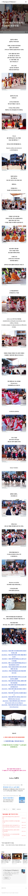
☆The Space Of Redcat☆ (8, 2)
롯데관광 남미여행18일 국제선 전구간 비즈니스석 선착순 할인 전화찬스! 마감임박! (14, 790)
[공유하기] (7, 809)
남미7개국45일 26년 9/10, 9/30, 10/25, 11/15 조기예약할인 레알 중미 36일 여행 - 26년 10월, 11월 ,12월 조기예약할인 (9, 800)
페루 (9, 814)
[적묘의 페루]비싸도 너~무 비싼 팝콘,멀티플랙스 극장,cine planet (10, 835)
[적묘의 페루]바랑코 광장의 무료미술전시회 (10, 825)
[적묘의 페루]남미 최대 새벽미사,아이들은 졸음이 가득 (11, 821)
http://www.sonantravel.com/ (10, 795)
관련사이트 (3, 888)
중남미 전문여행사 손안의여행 (9, 798)
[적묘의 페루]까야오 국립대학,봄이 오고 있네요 (11, 826)
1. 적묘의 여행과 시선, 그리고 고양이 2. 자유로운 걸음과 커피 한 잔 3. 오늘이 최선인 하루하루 (11, 873)
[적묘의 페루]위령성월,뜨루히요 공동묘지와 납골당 (10, 817)
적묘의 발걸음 (5, 814)
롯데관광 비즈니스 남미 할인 (11, 787)
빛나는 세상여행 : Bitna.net (7, 893)
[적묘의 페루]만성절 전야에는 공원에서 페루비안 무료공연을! (10, 830)
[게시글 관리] (8, 809)
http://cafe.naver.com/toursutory (11, 785)
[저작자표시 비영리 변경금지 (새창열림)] (19, 809)
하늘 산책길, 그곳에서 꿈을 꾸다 (8, 890)
